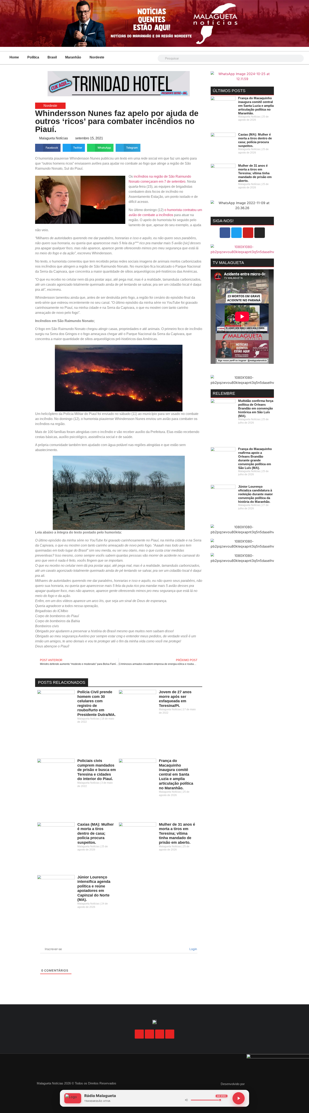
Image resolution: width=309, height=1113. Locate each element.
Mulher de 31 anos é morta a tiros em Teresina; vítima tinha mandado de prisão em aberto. (177, 833)
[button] (48, 148)
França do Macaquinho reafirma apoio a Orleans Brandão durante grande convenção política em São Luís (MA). (255, 458)
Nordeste (97, 57)
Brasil (52, 57)
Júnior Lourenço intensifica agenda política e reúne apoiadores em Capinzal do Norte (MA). (93, 888)
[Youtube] (248, 232)
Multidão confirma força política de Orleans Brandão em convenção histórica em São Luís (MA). (255, 408)
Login (193, 949)
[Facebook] (225, 232)
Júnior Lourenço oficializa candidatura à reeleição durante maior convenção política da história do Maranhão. (255, 494)
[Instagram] (259, 232)
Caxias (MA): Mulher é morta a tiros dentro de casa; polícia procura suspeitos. (95, 833)
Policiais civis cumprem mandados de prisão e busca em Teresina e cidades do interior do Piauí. (96, 770)
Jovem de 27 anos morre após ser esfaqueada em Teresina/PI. (175, 699)
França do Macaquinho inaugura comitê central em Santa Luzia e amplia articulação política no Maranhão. (176, 774)
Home (14, 57)
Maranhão (73, 57)
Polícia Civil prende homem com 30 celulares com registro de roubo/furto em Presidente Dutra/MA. (96, 703)
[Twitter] (236, 232)
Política (33, 57)
